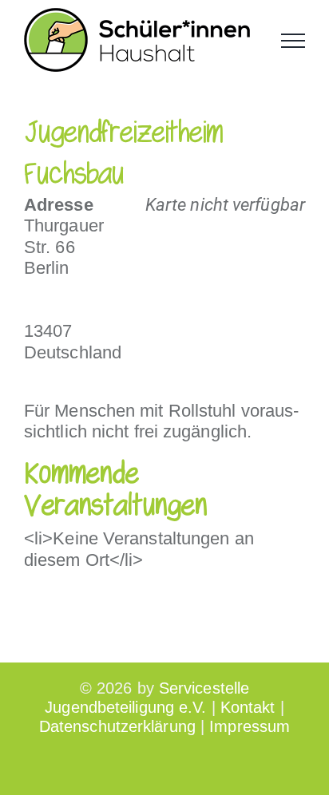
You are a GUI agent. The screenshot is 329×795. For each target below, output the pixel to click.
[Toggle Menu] (293, 41)
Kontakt (247, 707)
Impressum (249, 726)
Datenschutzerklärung (117, 726)
